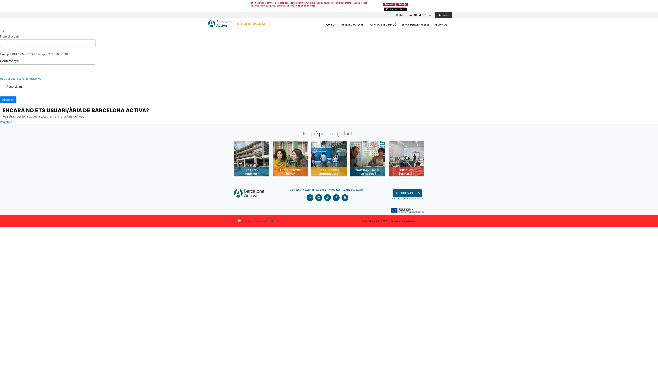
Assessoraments (353, 24)
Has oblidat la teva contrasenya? (21, 78)
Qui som (331, 24)
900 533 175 (410, 193)
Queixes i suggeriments (403, 221)
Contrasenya (9, 61)
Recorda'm (13, 86)
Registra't (6, 122)
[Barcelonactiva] (220, 24)
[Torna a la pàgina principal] (2, 31)
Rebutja (402, 4)
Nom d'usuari (9, 36)
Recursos (441, 24)
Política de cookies (305, 5)
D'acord (389, 4)
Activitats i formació (383, 24)
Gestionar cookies (395, 9)
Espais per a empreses (415, 24)
